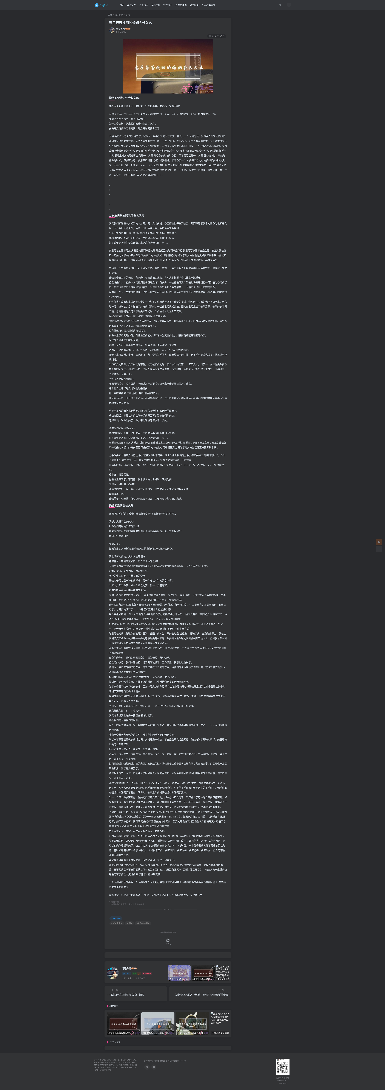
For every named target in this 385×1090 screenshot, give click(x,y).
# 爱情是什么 (116, 923)
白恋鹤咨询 (181, 5)
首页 (122, 5)
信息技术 (143, 5)
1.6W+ (127, 973)
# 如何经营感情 (143, 923)
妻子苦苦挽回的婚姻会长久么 (130, 22)
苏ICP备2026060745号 (177, 1061)
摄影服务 (194, 5)
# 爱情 (129, 923)
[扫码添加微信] (379, 549)
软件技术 (167, 5)
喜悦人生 (131, 5)
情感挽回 (120, 28)
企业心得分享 (208, 5)
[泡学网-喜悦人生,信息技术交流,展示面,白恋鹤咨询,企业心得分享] (102, 5)
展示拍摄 (155, 5)
